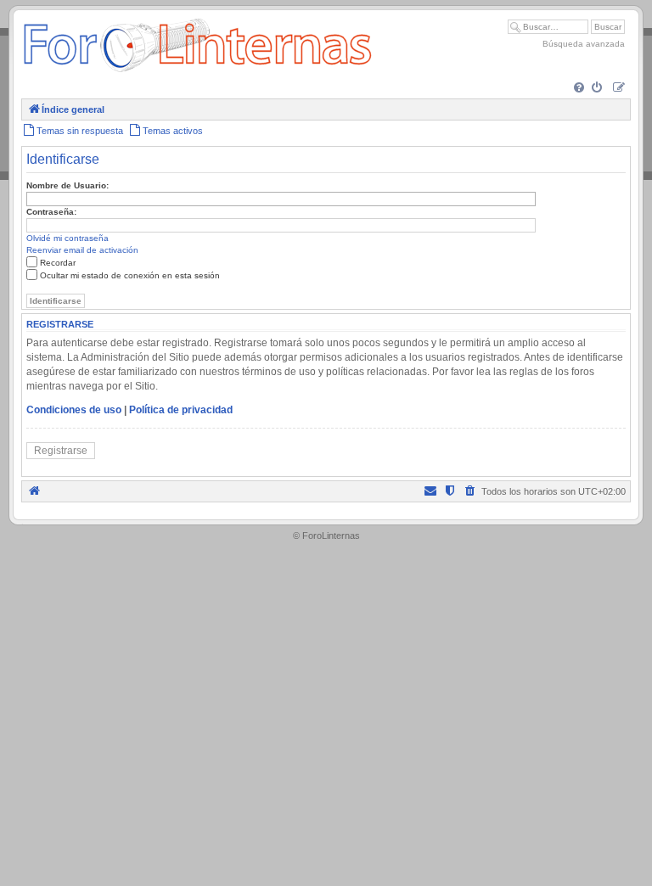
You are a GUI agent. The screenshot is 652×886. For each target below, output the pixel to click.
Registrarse (60, 451)
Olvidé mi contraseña (67, 238)
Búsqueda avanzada (583, 43)
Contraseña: (51, 211)
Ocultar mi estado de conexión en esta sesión (130, 275)
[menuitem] (580, 88)
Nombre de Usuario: (67, 185)
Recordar (58, 262)
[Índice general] (197, 71)
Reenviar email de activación (82, 250)
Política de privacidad (181, 410)
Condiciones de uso (73, 410)
